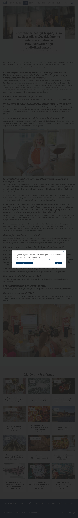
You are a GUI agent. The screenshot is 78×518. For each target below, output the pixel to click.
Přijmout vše (59, 263)
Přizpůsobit (29, 263)
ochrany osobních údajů (43, 260)
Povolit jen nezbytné (20, 263)
